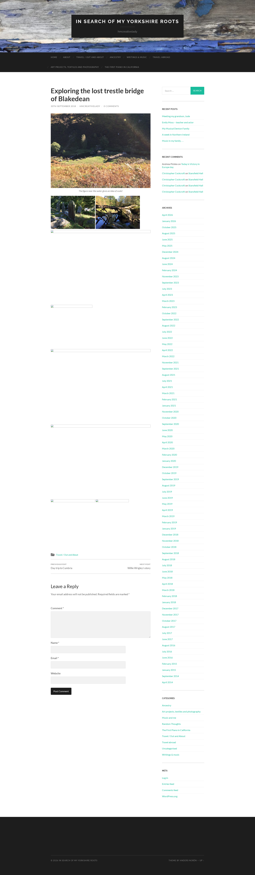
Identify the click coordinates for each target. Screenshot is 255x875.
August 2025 (168, 233)
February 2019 (169, 522)
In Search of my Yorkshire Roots (127, 21)
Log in (165, 777)
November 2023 (170, 276)
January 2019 (169, 528)
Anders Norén (188, 860)
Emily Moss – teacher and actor (178, 122)
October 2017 (169, 620)
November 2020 (170, 411)
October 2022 (169, 313)
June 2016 (167, 657)
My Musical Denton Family (175, 128)
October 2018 (169, 546)
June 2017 (167, 639)
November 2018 (170, 540)
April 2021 (167, 387)
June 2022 (167, 337)
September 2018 (170, 553)
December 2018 (170, 534)
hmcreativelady (90, 106)
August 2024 (168, 258)
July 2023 (167, 288)
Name (55, 642)
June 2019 (167, 497)
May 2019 (167, 503)
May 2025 (167, 245)
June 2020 (167, 430)
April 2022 (167, 350)
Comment (57, 608)
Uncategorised (169, 748)
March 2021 (168, 393)
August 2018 (168, 559)
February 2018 (169, 596)
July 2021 (167, 380)
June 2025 (167, 239)
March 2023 (168, 301)
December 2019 (170, 467)
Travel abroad (161, 57)
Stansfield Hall (195, 173)
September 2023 (170, 282)
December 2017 (170, 608)
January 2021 (169, 405)
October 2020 (169, 417)
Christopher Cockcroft (173, 173)
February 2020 (169, 454)
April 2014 (167, 682)
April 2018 (167, 583)
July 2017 (167, 633)
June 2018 (167, 571)
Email (55, 658)
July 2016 (167, 651)
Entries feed (168, 783)
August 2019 (168, 485)
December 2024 (170, 251)
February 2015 (169, 663)
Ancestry (115, 57)
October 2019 (169, 473)
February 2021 (169, 399)
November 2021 (170, 362)
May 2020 (167, 436)
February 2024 (169, 270)
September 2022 (170, 319)
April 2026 (167, 214)
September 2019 (170, 479)
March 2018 (168, 590)
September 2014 (170, 676)
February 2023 (169, 307)
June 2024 (167, 264)
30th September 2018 (63, 106)
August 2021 (168, 374)
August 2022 (168, 325)
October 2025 (169, 227)
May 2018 (167, 577)
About (66, 57)
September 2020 (170, 423)
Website (56, 673)
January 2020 (169, 460)
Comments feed (170, 790)
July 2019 (167, 491)
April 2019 (167, 510)
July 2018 (167, 565)
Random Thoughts (171, 723)
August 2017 (168, 626)
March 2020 (168, 448)
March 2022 (168, 356)
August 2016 (168, 645)
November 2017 (170, 614)
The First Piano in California (122, 67)
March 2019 (168, 516)
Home (54, 57)
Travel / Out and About (90, 57)
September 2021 (170, 368)
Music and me (169, 717)
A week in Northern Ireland (175, 134)
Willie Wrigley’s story (139, 566)
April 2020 (167, 442)
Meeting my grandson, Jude (176, 116)
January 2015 (169, 669)
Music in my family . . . (172, 140)
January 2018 (169, 602)
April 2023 (167, 294)
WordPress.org (169, 796)
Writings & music (137, 57)
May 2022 (167, 344)
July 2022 (167, 331)
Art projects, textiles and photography (75, 67)
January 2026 (169, 221)
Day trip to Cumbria (61, 566)
